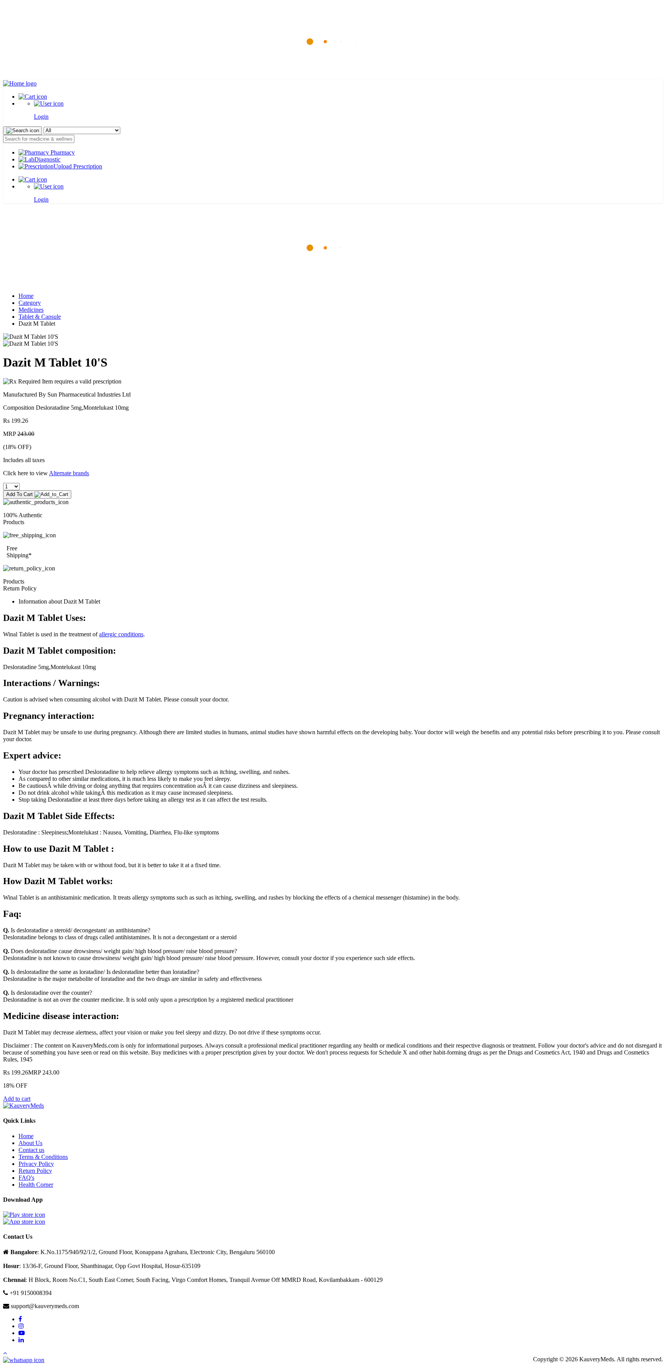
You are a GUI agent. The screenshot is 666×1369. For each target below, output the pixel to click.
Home (26, 296)
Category (29, 302)
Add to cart (16, 1098)
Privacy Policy (36, 1163)
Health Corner (35, 1184)
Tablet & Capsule (39, 316)
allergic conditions (121, 634)
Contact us (31, 1150)
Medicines (31, 309)
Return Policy (35, 1170)
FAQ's (26, 1177)
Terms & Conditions (43, 1157)
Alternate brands (69, 473)
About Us (30, 1143)
